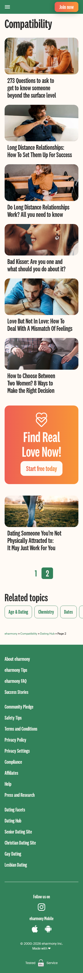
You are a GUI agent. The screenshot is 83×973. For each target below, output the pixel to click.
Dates (68, 611)
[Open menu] (7, 7)
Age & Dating (18, 611)
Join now (66, 7)
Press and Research (20, 794)
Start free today (41, 468)
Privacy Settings (17, 750)
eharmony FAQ (16, 680)
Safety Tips (13, 717)
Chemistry (46, 611)
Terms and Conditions (21, 728)
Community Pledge (19, 706)
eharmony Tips (16, 669)
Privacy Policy (15, 739)
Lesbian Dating (16, 864)
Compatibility (28, 633)
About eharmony (17, 658)
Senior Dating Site (18, 831)
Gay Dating (13, 853)
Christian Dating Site (20, 842)
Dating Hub (47, 633)
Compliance (13, 761)
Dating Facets (15, 809)
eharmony (11, 633)
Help (8, 783)
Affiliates (11, 772)
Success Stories (16, 691)
